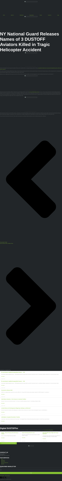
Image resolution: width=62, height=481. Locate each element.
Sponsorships (31, 15)
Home (4, 15)
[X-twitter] (6, 477)
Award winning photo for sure (28, 432)
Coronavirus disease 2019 (6, 390)
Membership (21, 15)
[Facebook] (1, 477)
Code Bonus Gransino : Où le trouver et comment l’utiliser (13, 399)
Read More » (3, 376)
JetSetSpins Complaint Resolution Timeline (10, 417)
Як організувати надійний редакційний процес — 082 (13, 372)
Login (58, 15)
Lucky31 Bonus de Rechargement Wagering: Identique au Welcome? (16, 408)
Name (1, 467)
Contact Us (49, 15)
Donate (41, 15)
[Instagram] (3, 477)
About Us (12, 15)
